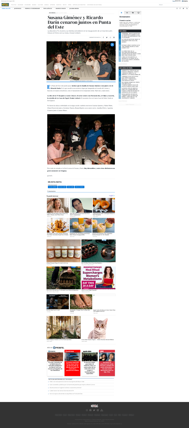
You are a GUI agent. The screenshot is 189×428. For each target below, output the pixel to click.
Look (111, 415)
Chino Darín (70, 187)
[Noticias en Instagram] (177, 9)
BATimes (131, 415)
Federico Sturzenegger (32, 8)
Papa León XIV (47, 8)
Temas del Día (6, 8)
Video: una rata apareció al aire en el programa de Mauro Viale (67, 381)
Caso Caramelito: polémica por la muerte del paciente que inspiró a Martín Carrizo (72, 384)
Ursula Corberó (79, 187)
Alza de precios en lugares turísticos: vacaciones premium (65, 387)
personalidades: (52, 185)
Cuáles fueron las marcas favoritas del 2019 (62, 390)
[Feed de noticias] (187, 9)
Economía (28, 4)
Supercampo (105, 415)
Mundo (34, 4)
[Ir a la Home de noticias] (94, 406)
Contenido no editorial (94, 4)
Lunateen (125, 415)
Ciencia (46, 4)
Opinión (52, 4)
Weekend (90, 415)
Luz (115, 415)
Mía (119, 415)
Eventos (58, 4)
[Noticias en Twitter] (183, 9)
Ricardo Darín (62, 187)
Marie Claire (71, 415)
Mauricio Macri (61, 8)
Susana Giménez (53, 187)
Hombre (84, 415)
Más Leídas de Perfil (126, 68)
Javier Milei (18, 8)
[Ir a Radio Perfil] (176, 1)
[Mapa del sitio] (101, 410)
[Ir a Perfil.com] (185, 1)
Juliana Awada (74, 8)
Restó (64, 4)
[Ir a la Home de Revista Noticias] (5, 5)
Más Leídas (122, 31)
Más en (49, 348)
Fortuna (78, 415)
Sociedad (20, 4)
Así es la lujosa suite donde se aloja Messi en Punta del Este (66, 393)
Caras (65, 415)
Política (13, 4)
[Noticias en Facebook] (180, 9)
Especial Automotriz (79, 4)
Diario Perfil (58, 415)
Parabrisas (97, 415)
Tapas (69, 4)
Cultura (40, 4)
